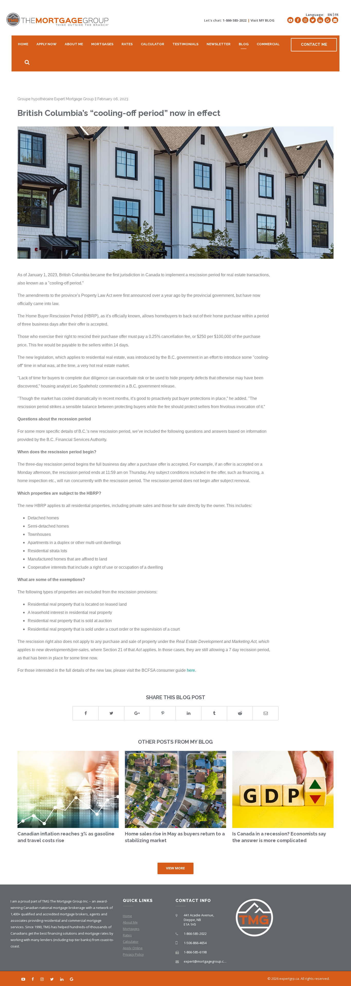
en (330, 14)
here (191, 670)
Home (23, 44)
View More (175, 868)
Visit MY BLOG (262, 20)
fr (336, 14)
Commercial (268, 44)
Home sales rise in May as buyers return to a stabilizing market (175, 837)
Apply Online (133, 948)
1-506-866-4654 (195, 943)
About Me (74, 44)
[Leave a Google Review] (328, 20)
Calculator (152, 44)
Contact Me (314, 44)
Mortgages (102, 44)
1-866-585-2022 (234, 20)
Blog (243, 44)
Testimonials (185, 44)
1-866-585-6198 (195, 952)
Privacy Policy (133, 954)
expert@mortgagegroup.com (206, 961)
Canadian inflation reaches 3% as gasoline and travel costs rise (65, 837)
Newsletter (218, 44)
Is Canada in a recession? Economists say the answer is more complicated (279, 837)
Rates (127, 44)
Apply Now (46, 44)
